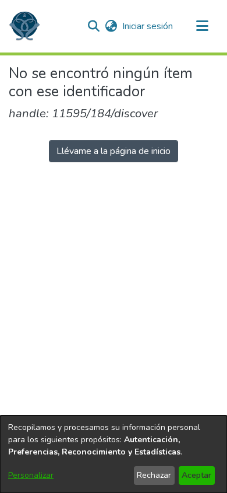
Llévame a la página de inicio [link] (113, 151)
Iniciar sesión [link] (148, 26)
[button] (24, 26)
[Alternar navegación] (202, 26)
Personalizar (31, 475)
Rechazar (154, 475)
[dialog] (113, 454)
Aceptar (196, 475)
